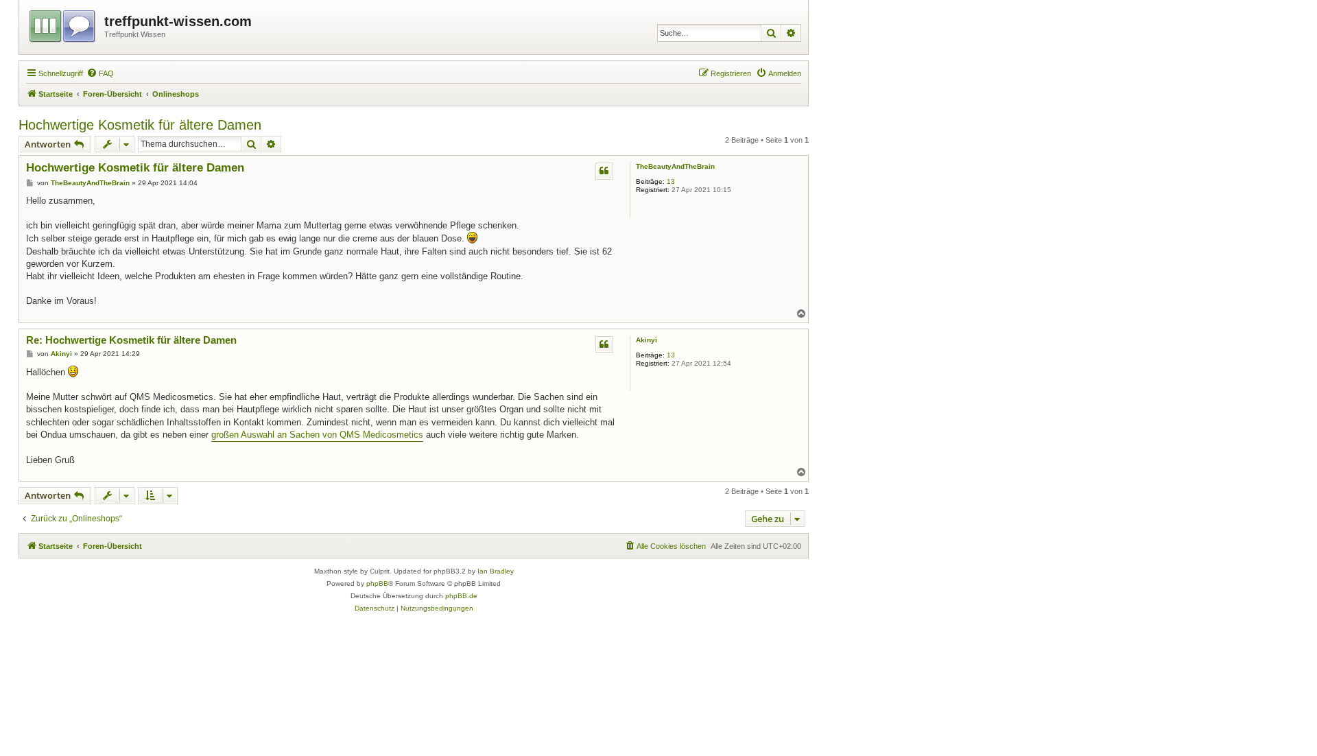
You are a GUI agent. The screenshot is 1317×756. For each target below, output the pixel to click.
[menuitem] (100, 73)
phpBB (377, 583)
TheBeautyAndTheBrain (675, 166)
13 (671, 181)
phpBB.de (461, 596)
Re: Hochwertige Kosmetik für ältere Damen (131, 340)
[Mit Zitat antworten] (604, 171)
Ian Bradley (495, 571)
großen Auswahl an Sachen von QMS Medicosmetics (317, 434)
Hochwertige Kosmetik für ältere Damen (140, 124)
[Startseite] (63, 24)
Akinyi (646, 340)
